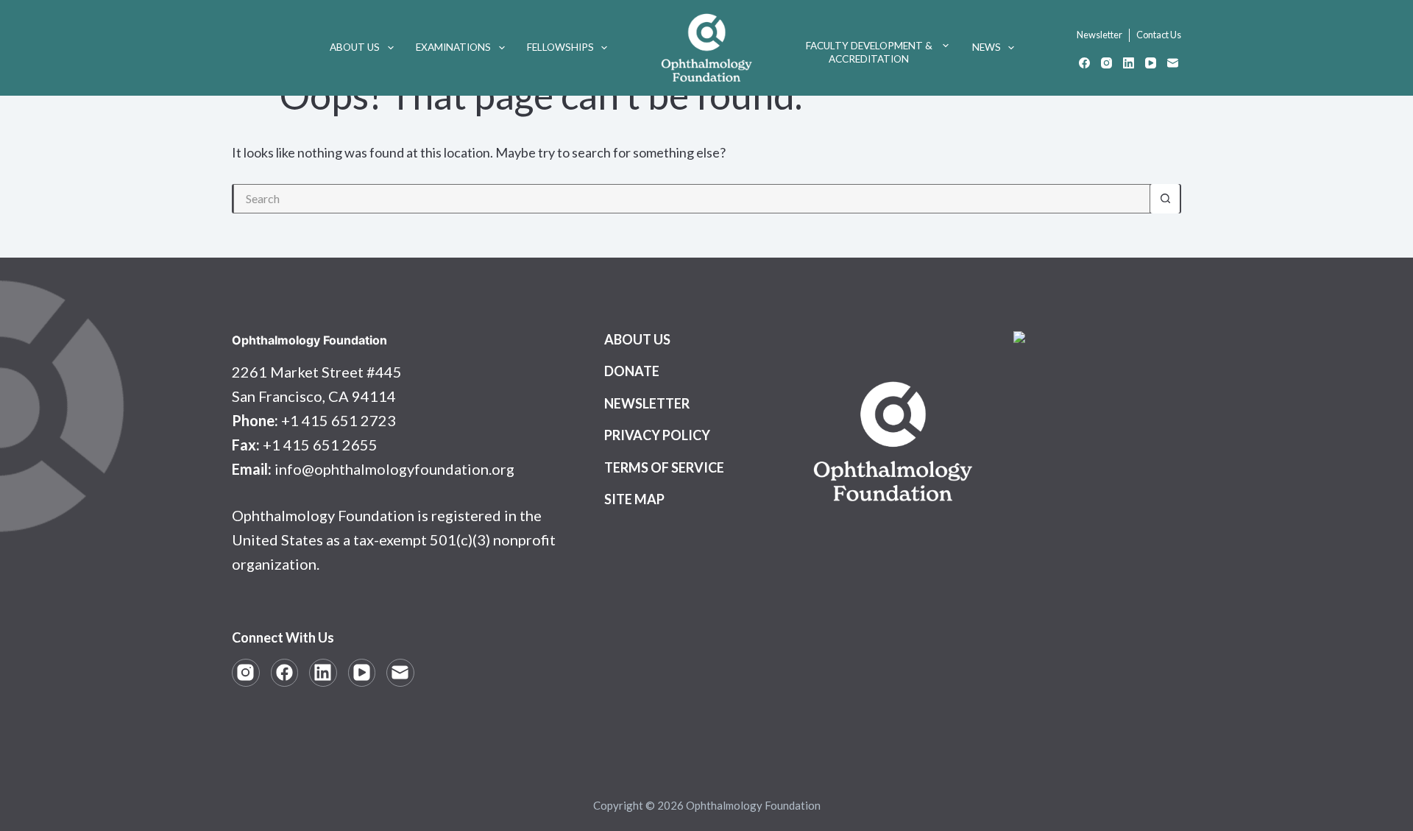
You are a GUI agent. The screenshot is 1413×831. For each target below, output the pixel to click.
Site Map (634, 499)
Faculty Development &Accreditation (869, 52)
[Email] (1172, 62)
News (986, 47)
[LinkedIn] (1128, 62)
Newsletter (1099, 34)
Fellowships (560, 47)
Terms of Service (664, 467)
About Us (355, 47)
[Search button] (1165, 198)
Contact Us (1158, 34)
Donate (631, 371)
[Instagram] (1106, 62)
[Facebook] (1084, 62)
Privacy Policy (657, 435)
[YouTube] (1150, 62)
